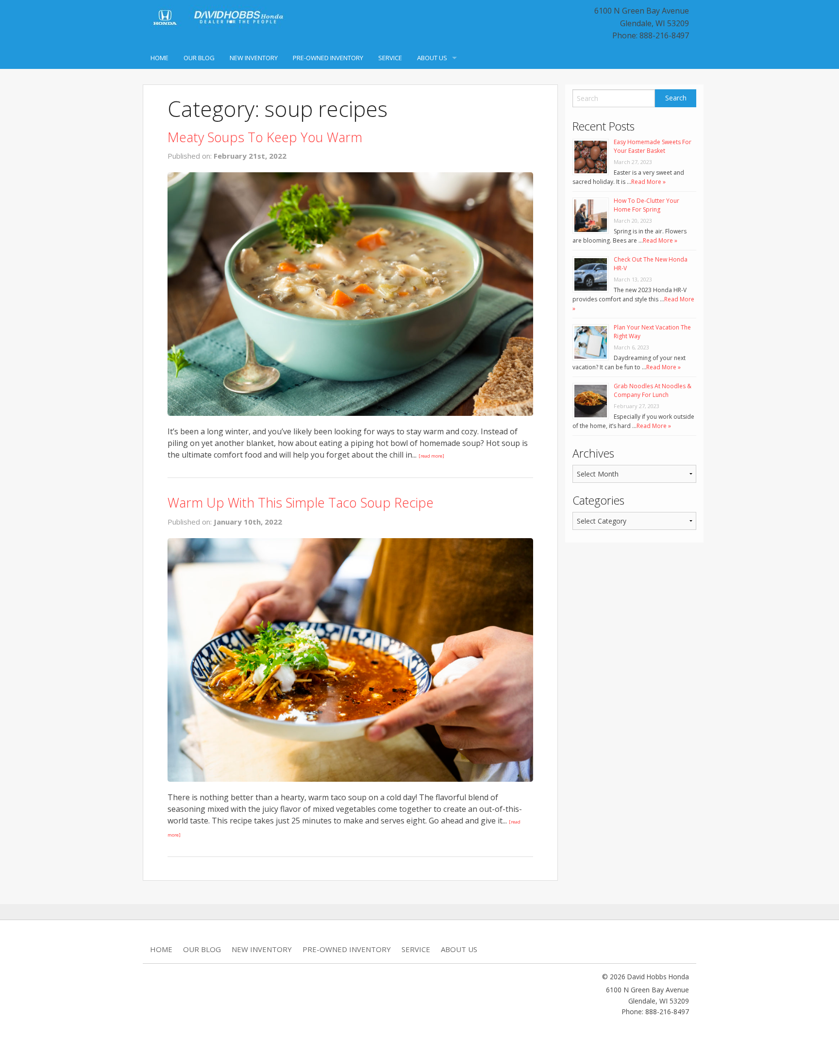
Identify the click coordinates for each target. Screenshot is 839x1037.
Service (390, 57)
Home (159, 57)
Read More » (648, 182)
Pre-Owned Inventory (328, 57)
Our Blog (199, 57)
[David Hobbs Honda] (218, 18)
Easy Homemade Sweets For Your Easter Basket (652, 146)
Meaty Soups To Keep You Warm (265, 137)
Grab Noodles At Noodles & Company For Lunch (652, 390)
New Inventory (254, 57)
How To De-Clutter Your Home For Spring (646, 205)
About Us (432, 57)
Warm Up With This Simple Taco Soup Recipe (301, 502)
